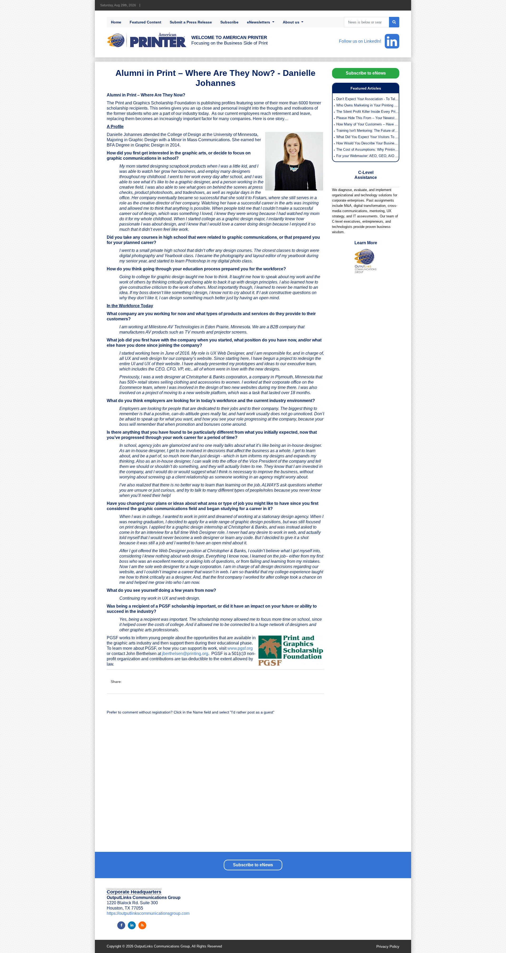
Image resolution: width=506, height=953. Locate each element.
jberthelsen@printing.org (185, 653)
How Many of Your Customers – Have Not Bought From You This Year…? (367, 124)
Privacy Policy (387, 946)
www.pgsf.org (240, 648)
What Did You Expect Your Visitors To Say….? (367, 137)
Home (116, 22)
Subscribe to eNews (366, 73)
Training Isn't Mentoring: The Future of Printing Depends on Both (367, 131)
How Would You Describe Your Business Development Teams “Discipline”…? (367, 143)
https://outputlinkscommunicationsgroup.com (148, 913)
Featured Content (145, 22)
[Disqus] (215, 786)
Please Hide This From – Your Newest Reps (367, 118)
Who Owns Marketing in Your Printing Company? (367, 105)
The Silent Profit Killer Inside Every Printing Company (367, 112)
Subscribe (229, 22)
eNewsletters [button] (259, 22)
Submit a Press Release (191, 22)
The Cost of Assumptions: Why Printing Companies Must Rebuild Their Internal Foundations (367, 149)
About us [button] (291, 22)
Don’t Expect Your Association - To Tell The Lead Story (367, 99)
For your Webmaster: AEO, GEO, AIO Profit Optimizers (367, 156)
